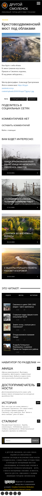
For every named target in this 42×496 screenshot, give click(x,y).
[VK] (2, 493)
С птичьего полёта (18, 99)
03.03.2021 (11, 173)
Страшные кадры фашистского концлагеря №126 (25, 316)
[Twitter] (11, 493)
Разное (5, 20)
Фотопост (32, 99)
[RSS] (19, 493)
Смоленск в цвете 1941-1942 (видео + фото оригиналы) (24, 306)
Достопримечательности (21, 386)
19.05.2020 (11, 276)
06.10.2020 (11, 242)
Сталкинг (21, 421)
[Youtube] (15, 493)
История (21, 403)
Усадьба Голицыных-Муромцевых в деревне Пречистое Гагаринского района (25, 347)
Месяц (21, 295)
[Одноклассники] (6, 493)
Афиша (21, 368)
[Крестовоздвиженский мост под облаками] (21, 48)
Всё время (33, 295)
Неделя (8, 295)
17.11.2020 (10, 207)
